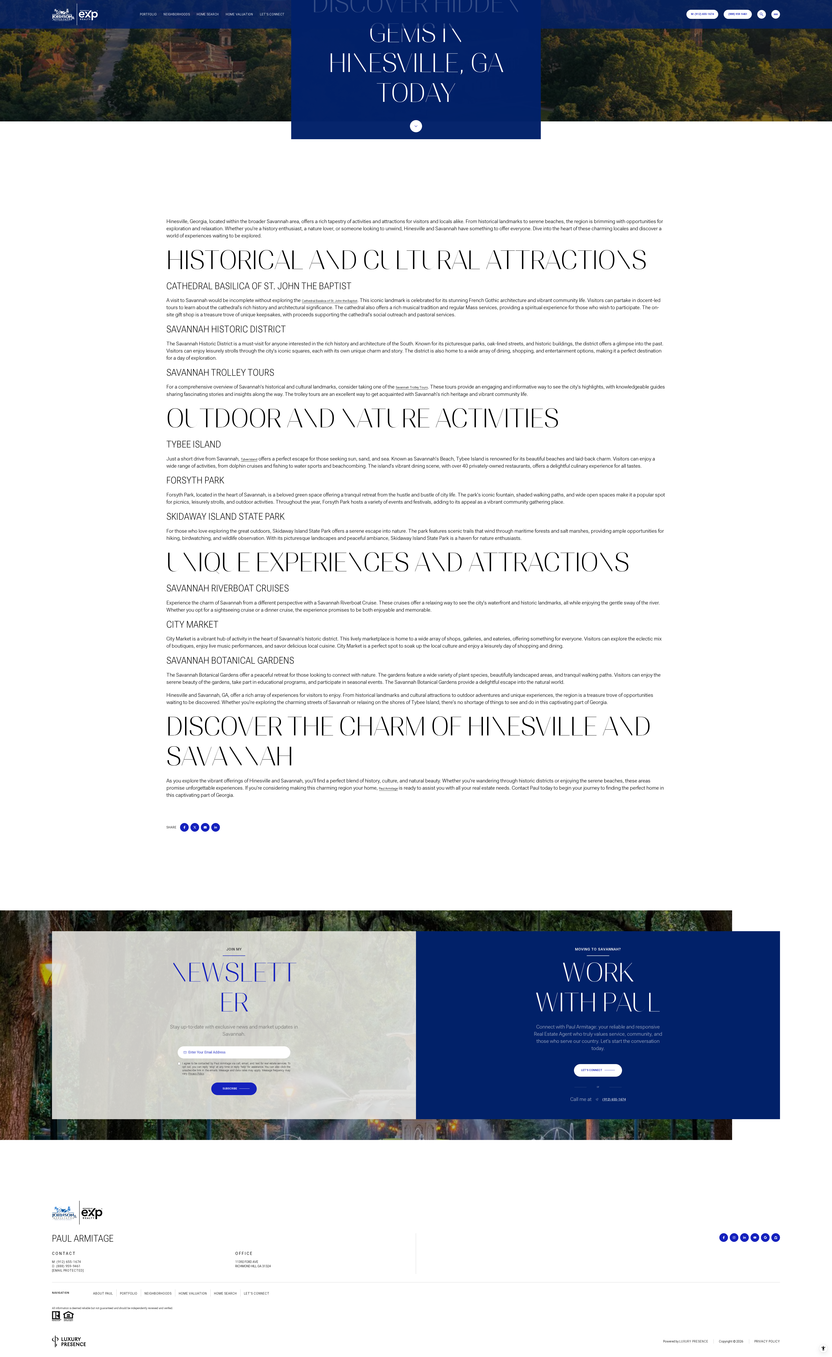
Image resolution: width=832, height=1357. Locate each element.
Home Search (208, 14)
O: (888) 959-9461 (66, 1266)
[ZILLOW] (775, 1237)
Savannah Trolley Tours (412, 387)
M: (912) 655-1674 (702, 14)
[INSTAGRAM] (734, 1237)
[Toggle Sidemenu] (775, 14)
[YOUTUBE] (755, 1237)
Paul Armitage (388, 788)
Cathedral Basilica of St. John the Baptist (329, 301)
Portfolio (148, 14)
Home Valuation (239, 14)
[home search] (761, 14)
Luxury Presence (693, 1341)
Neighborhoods (177, 14)
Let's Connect (272, 14)
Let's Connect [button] (257, 1293)
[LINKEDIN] (744, 1237)
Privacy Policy (196, 1073)
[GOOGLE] (765, 1237)
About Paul (103, 1293)
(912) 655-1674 (614, 1099)
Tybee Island (249, 459)
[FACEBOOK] (723, 1237)
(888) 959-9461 (737, 14)
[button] (598, 1070)
